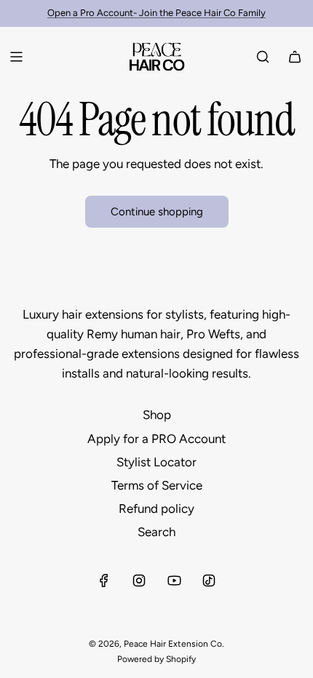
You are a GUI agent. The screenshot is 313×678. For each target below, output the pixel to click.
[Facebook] (104, 581)
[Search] (263, 57)
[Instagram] (139, 581)
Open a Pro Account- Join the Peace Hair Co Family (156, 12)
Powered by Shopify (156, 659)
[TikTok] (209, 581)
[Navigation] (16, 57)
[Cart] (295, 57)
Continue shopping (157, 211)
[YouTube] (174, 581)
